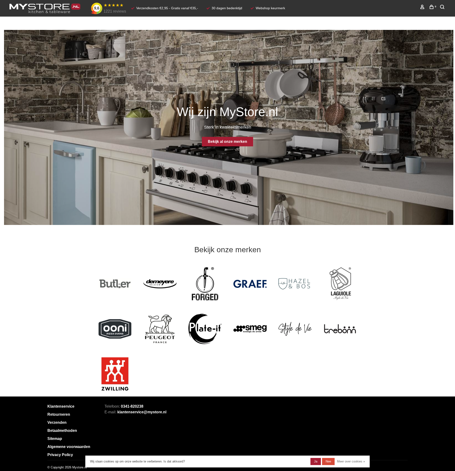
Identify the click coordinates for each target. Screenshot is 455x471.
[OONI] (115, 328)
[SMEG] (250, 328)
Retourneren (58, 414)
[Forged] (205, 283)
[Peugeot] (160, 328)
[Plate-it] (205, 328)
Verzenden (57, 422)
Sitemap (54, 439)
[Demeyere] (160, 283)
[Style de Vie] (295, 328)
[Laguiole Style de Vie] (340, 283)
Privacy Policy (60, 455)
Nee (328, 461)
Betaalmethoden (62, 431)
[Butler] (115, 283)
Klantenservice (60, 406)
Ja (315, 461)
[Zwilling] (115, 374)
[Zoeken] (443, 7)
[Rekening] (423, 7)
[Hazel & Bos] (295, 283)
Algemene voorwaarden (68, 447)
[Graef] (250, 283)
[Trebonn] (340, 328)
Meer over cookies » (351, 461)
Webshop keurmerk (270, 8)
